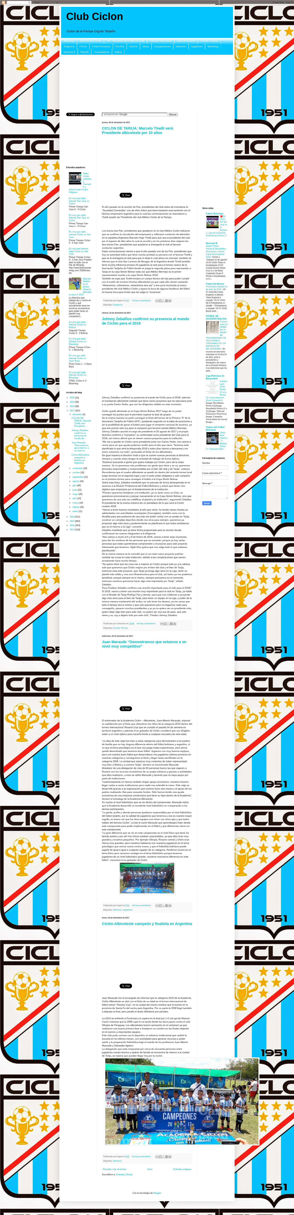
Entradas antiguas (182, 1169)
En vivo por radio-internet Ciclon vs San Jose (80, 234)
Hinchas (120, 46)
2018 (72, 406)
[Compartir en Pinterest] (170, 300)
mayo (75, 494)
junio (75, 490)
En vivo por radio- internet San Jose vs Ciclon (79, 218)
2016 (72, 516)
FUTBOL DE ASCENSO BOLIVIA (216, 317)
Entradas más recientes (114, 1169)
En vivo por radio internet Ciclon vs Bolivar (77, 325)
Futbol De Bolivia (215, 284)
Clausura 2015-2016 (161, 40)
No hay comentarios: (142, 300)
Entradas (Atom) (124, 1174)
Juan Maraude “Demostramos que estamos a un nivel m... (80, 446)
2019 (72, 402)
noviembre (77, 468)
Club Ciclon (94, 16)
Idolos (146, 46)
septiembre (78, 477)
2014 (72, 525)
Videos (118, 52)
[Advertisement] (147, 84)
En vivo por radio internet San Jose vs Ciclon (79, 201)
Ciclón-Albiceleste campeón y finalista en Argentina (147, 924)
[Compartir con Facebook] (166, 300)
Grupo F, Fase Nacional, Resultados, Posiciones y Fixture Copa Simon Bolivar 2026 (216, 251)
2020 (72, 397)
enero (75, 511)
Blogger (157, 1193)
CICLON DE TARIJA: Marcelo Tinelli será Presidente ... (81, 422)
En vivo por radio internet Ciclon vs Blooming (77, 375)
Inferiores (181, 46)
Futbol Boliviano (214, 213)
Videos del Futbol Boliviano (215, 428)
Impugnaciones (162, 46)
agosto (76, 481)
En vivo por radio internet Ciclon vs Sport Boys (77, 358)
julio (74, 485)
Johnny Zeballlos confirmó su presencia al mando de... (80, 434)
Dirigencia (69, 46)
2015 (72, 521)
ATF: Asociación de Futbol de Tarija (125, 40)
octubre (76, 472)
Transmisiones (101, 52)
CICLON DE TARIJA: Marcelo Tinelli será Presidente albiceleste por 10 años (137, 130)
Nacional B (69, 52)
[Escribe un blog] (160, 300)
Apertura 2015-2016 (90, 40)
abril (74, 498)
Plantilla (84, 52)
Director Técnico (209, 40)
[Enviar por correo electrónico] (157, 300)
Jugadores (196, 46)
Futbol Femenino (101, 46)
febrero (76, 507)
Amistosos (69, 40)
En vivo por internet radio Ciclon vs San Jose (78, 251)
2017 (72, 410)
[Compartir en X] (163, 300)
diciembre (77, 414)
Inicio (149, 1169)
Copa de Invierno (186, 40)
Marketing (213, 46)
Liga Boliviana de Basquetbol (215, 377)
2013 (72, 529)
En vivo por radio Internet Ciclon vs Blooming (77, 341)
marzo (75, 503)
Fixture (83, 46)
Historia (133, 46)
